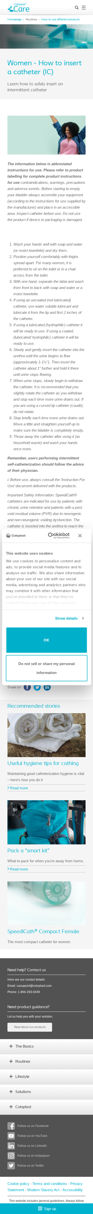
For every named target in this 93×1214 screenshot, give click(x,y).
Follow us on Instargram (33, 1155)
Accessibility (72, 1190)
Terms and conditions (50, 1184)
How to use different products (60, 19)
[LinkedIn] (47, 687)
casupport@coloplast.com (34, 986)
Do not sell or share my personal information (46, 668)
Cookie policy (18, 1184)
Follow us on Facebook (33, 1126)
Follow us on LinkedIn (32, 1146)
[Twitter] (37, 687)
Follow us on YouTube (32, 1136)
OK (46, 640)
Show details (66, 618)
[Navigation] (84, 8)
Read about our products (30, 1027)
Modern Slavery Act (43, 1190)
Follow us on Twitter (30, 1165)
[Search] (77, 8)
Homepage (14, 19)
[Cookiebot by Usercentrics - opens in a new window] (51, 536)
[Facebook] (27, 687)
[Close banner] (82, 535)
